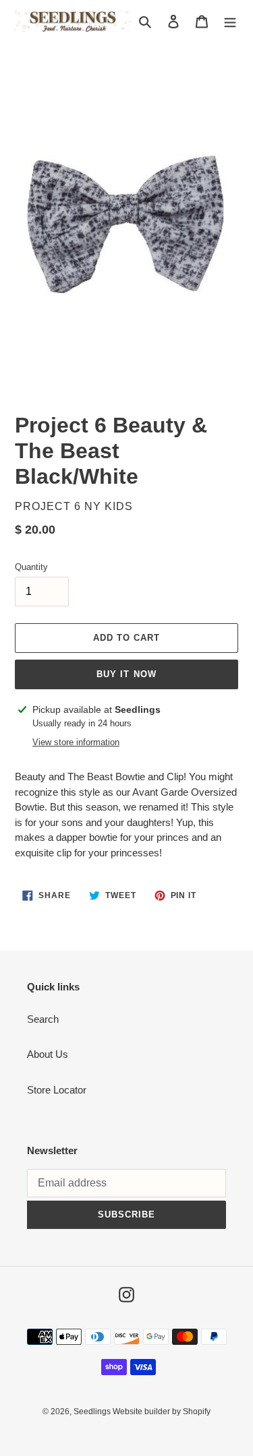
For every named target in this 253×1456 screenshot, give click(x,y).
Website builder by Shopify (161, 1411)
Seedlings (93, 1411)
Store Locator (56, 1090)
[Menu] (230, 21)
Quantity (31, 567)
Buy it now (126, 674)
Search (43, 1019)
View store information (75, 742)
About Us (47, 1054)
